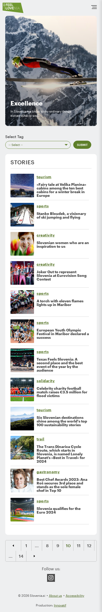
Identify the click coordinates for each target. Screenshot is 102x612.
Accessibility (75, 595)
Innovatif (60, 605)
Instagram (51, 578)
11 (79, 545)
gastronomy (48, 471)
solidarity (46, 380)
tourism (44, 177)
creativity (46, 235)
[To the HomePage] (13, 8)
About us (55, 595)
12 (89, 545)
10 (68, 545)
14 (21, 555)
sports (43, 206)
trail (40, 439)
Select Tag (14, 136)
